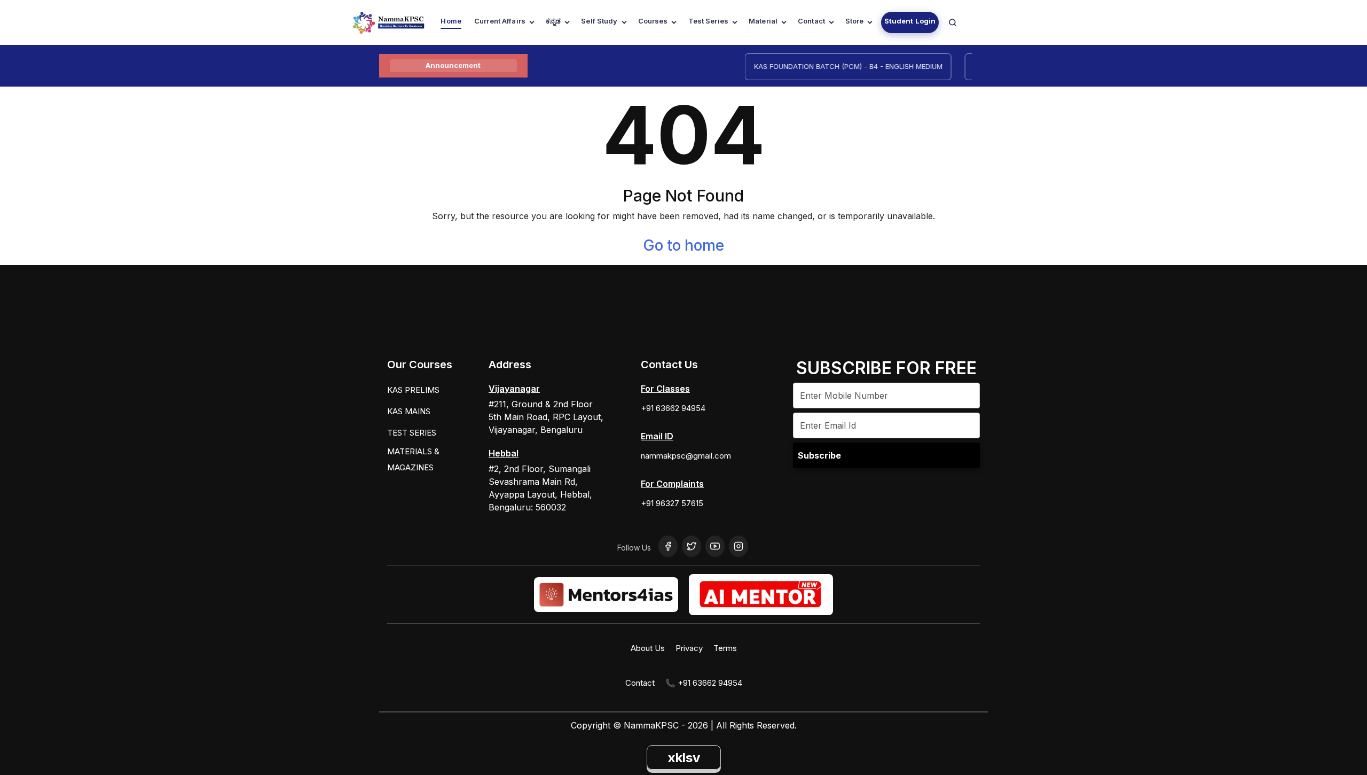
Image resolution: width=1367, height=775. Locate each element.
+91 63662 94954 (673, 408)
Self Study (599, 21)
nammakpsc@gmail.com (686, 456)
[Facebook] (668, 546)
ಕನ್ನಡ (553, 21)
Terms (725, 648)
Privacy (689, 648)
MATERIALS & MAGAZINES (413, 459)
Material (763, 21)
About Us (648, 648)
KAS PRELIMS (413, 390)
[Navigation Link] (952, 22)
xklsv (683, 757)
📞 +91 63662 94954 (703, 683)
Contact (811, 21)
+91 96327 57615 (672, 503)
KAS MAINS (408, 411)
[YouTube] (715, 546)
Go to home (683, 245)
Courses (653, 21)
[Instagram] (738, 546)
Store (854, 21)
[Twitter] (691, 546)
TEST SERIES (411, 433)
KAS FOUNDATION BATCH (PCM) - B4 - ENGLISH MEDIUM (837, 66)
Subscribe (819, 455)
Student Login (910, 21)
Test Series (708, 21)
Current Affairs (499, 21)
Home (451, 21)
